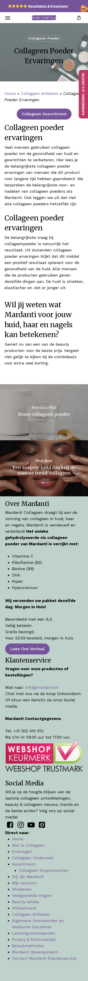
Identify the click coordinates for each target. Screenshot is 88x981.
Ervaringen (22, 851)
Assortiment (24, 864)
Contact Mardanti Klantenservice (44, 958)
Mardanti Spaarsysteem (35, 952)
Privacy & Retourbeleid (34, 939)
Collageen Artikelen (39, 93)
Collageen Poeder (44, 38)
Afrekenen (22, 889)
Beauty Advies (25, 901)
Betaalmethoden (28, 945)
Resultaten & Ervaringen (48, 6)
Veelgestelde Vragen (32, 895)
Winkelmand (24, 908)
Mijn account (24, 883)
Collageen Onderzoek (32, 857)
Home (10, 93)
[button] (7, 17)
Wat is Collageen (28, 845)
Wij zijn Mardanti (28, 876)
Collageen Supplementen (43, 870)
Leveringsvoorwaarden (33, 933)
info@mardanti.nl (42, 687)
